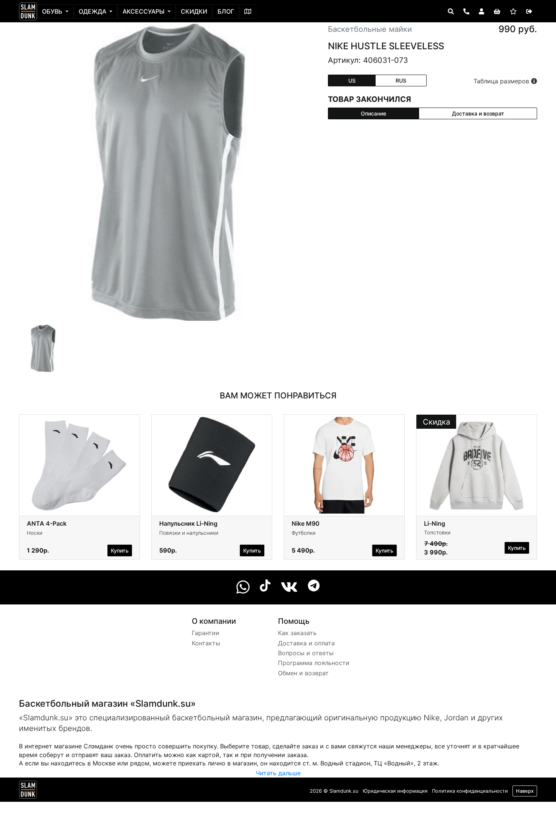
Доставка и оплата (306, 643)
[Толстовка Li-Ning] (476, 464)
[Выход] (529, 11)
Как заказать (297, 633)
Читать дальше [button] (278, 773)
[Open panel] (451, 11)
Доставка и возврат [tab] (478, 113)
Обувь (53, 11)
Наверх (525, 791)
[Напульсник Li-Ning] (212, 464)
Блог (225, 11)
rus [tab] (401, 80)
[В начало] (28, 791)
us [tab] (352, 80)
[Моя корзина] (497, 11)
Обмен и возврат (303, 673)
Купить (120, 550)
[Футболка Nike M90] (344, 464)
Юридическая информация (395, 791)
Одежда (93, 11)
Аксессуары (144, 11)
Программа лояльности (313, 663)
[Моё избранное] (513, 11)
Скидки (194, 11)
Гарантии (205, 633)
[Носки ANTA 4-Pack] (79, 464)
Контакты (206, 643)
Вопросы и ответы (306, 653)
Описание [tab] (373, 113)
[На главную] (28, 11)
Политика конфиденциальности (470, 791)
